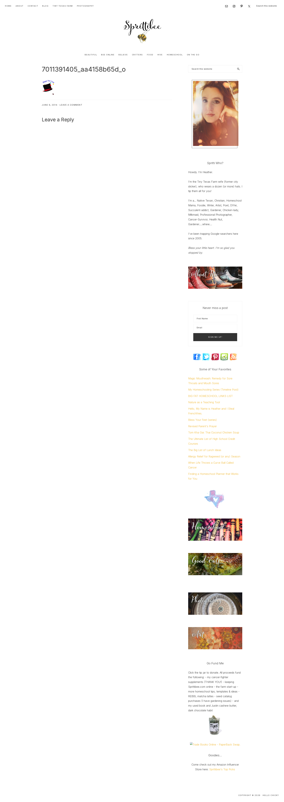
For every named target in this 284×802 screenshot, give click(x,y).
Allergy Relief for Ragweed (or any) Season (214, 456)
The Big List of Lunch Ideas (204, 450)
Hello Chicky (271, 795)
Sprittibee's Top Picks (222, 769)
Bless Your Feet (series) (202, 419)
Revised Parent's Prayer (202, 426)
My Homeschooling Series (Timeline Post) (213, 389)
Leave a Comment (71, 105)
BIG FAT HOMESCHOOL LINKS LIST (210, 396)
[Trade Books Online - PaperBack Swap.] (215, 744)
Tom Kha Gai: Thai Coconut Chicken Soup (213, 432)
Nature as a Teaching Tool (204, 402)
